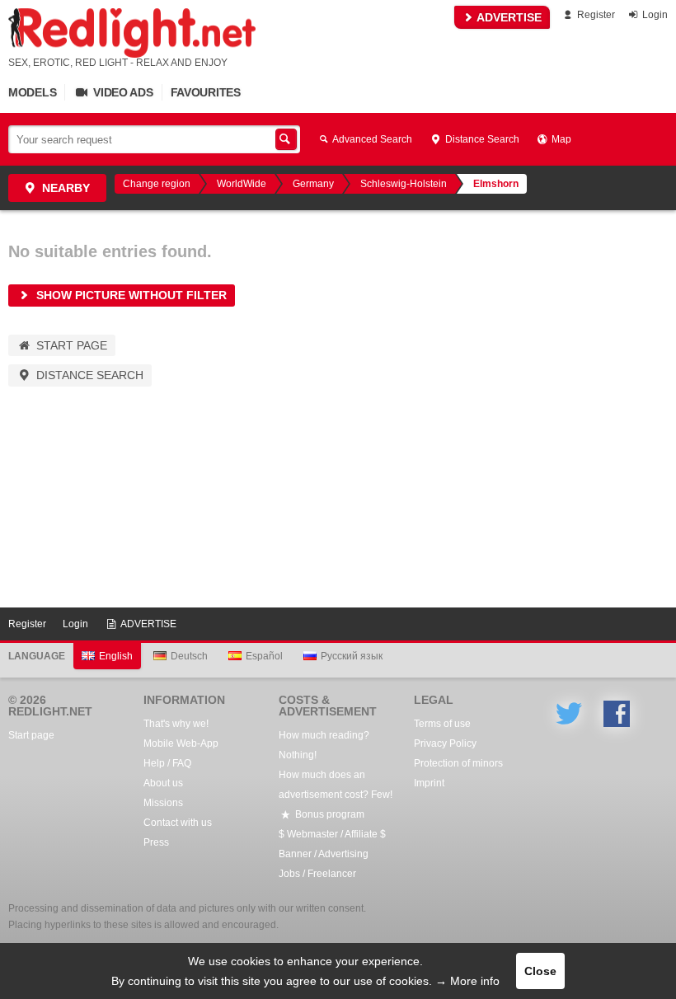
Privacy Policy (445, 743)
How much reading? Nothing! (324, 745)
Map (560, 139)
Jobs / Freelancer (317, 873)
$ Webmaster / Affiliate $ (332, 834)
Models (32, 92)
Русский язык (352, 656)
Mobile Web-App (180, 743)
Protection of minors (458, 763)
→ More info (467, 980)
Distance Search (481, 139)
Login (654, 15)
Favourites (206, 92)
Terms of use (442, 723)
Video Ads (121, 92)
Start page (70, 345)
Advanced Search (371, 139)
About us (163, 783)
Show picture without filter (130, 295)
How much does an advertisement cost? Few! (335, 784)
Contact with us (177, 822)
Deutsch (189, 656)
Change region (156, 184)
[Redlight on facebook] (616, 714)
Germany (313, 184)
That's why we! (176, 723)
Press (156, 842)
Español (264, 656)
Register (595, 15)
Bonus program (328, 814)
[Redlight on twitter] (569, 714)
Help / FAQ (167, 763)
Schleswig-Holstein (403, 184)
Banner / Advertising (324, 854)
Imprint (429, 783)
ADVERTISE (508, 17)
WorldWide (241, 184)
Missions (163, 803)
